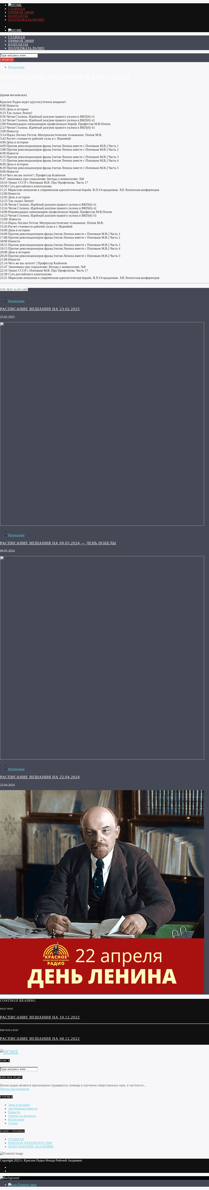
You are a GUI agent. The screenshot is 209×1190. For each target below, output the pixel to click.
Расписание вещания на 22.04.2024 (40, 777)
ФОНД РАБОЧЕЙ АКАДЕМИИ (30, 1146)
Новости (14, 1112)
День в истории (19, 1105)
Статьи (13, 1123)
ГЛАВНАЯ (16, 8)
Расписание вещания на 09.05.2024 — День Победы (58, 543)
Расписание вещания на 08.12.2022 (40, 1038)
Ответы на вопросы (22, 1116)
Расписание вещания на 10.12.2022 (40, 1017)
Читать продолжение (14, 1089)
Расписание (16, 67)
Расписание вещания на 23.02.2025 (40, 309)
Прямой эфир (21, 12)
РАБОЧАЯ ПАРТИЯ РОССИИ (30, 1143)
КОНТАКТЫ (18, 16)
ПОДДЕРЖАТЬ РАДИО (26, 19)
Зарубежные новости (23, 1108)
